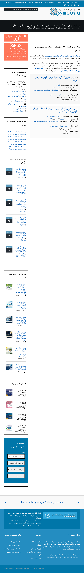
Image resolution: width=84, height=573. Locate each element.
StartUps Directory (15, 545)
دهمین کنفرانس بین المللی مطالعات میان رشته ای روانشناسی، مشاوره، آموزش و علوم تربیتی (21, 288)
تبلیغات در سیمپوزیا (53, 557)
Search (22, 453)
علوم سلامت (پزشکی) (53, 116)
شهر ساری (23, 193)
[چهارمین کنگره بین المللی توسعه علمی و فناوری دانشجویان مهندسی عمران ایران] (9, 334)
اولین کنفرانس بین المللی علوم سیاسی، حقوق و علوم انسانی (20, 187)
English (8, 2)
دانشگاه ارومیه (19, 109)
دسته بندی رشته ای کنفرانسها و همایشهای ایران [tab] (42, 502)
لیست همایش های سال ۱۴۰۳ (16, 134)
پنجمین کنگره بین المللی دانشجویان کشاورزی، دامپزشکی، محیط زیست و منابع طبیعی (20, 352)
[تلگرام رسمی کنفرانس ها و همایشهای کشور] (78, 5)
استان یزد (21, 177)
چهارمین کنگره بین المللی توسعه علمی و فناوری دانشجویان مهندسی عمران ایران (20, 335)
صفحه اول (74, 2)
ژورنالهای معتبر (36, 549)
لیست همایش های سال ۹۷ (17, 149)
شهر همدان (54, 95)
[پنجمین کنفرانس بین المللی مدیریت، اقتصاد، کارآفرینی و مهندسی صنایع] (9, 319)
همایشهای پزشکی (15, 541)
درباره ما (65, 555)
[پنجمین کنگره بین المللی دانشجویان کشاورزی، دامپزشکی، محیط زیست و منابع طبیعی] (9, 350)
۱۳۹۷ (53, 87)
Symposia (7, 568)
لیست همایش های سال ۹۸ (17, 146)
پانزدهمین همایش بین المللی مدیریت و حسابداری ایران (20, 220)
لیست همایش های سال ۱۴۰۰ (16, 141)
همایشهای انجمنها (19, 2)
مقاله (39, 545)
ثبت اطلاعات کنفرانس (71, 557)
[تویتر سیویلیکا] (68, 5)
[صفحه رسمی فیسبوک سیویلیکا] (71, 5)
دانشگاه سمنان (19, 111)
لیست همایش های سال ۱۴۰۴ (16, 132)
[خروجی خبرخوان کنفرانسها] (75, 5)
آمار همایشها (54, 555)
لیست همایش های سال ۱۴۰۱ (16, 139)
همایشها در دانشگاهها (34, 2)
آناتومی (58, 85)
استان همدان (63, 95)
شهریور (62, 119)
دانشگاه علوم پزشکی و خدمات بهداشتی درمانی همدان (62, 56)
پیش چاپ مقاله (36, 558)
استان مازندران (20, 192)
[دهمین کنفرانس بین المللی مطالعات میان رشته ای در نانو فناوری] (9, 304)
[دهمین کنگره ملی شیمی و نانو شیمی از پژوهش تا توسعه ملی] (9, 367)
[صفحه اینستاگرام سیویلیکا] (65, 5)
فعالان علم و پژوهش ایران (12, 549)
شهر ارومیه (19, 256)
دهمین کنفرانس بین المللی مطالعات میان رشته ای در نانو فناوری (21, 305)
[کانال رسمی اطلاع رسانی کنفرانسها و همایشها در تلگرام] (60, 515)
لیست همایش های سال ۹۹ (17, 144)
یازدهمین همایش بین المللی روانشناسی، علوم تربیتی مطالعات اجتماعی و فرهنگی (20, 203)
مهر (63, 87)
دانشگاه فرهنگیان (18, 101)
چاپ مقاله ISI (36, 541)
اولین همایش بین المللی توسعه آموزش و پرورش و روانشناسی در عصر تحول (20, 250)
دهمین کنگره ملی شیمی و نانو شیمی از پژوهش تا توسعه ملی (20, 367)
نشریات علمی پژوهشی (13, 552)
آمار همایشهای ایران (14, 38)
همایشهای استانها (49, 2)
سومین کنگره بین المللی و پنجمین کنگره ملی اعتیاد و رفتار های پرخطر (20, 172)
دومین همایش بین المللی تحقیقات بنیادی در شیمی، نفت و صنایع (20, 234)
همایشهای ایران (76, 28)
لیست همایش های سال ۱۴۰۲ (16, 137)
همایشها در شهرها (63, 2)
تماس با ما (75, 555)
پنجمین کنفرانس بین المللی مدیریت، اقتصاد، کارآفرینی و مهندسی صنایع (21, 320)
